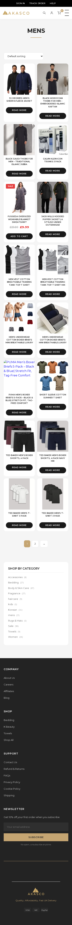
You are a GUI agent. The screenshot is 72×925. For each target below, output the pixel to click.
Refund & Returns (14, 768)
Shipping (9, 795)
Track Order (37, 3)
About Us (9, 677)
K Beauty (9, 726)
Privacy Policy (12, 782)
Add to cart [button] (19, 236)
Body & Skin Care (21, 588)
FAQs (7, 775)
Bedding (16, 582)
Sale (13, 625)
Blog (6, 697)
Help (53, 3)
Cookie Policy (12, 788)
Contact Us (10, 762)
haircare (15, 598)
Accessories (17, 577)
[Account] (51, 12)
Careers (8, 684)
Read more (19, 110)
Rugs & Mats (17, 620)
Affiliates (9, 691)
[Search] (44, 12)
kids (12, 604)
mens (14, 615)
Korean (15, 609)
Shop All (8, 739)
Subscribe (36, 837)
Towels (14, 631)
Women (15, 636)
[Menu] (67, 12)
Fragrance (16, 593)
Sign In (20, 3)
